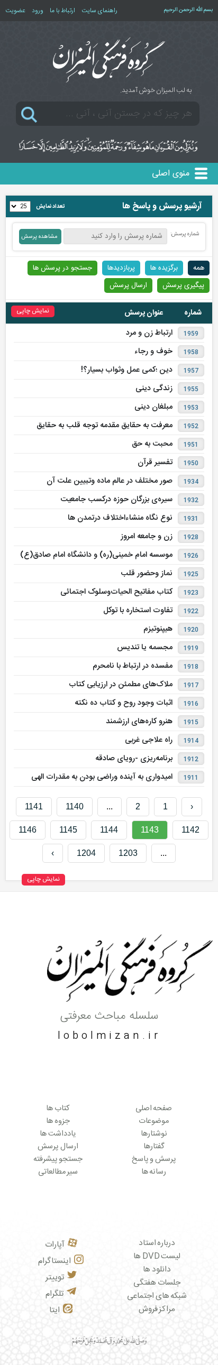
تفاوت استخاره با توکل (137, 610)
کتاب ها (58, 1108)
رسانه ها (154, 1172)
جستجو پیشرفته (58, 1159)
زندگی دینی (153, 388)
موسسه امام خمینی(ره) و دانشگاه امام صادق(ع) (96, 555)
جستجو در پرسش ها (62, 268)
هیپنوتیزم (157, 629)
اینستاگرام (54, 1261)
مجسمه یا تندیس (144, 647)
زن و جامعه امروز (146, 536)
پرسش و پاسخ (154, 1159)
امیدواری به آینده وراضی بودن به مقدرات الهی (101, 777)
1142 (190, 829)
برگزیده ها (164, 268)
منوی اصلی (170, 174)
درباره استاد (157, 1243)
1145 (68, 829)
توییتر (55, 1277)
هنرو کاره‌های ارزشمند (139, 721)
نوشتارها (154, 1134)
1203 (128, 852)
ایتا (54, 1310)
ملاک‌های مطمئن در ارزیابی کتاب (120, 684)
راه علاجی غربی (148, 740)
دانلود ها (157, 1269)
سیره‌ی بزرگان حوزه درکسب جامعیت (116, 499)
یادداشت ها (58, 1134)
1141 (34, 806)
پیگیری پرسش (183, 285)
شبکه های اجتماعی (157, 1296)
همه (198, 268)
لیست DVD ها (156, 1256)
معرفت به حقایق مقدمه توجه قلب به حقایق (104, 425)
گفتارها (154, 1146)
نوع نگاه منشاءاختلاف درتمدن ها (120, 518)
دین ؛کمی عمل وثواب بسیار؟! (126, 370)
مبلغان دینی (153, 407)
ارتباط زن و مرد (149, 333)
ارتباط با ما (62, 10)
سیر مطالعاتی (58, 1172)
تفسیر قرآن (155, 462)
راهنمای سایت (99, 10)
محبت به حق (152, 444)
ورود (37, 10)
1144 (109, 829)
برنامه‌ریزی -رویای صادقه (133, 758)
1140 (75, 806)
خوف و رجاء (153, 351)
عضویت (15, 10)
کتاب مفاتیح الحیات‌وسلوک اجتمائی (116, 592)
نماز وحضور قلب (146, 573)
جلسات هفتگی (156, 1282)
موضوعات (154, 1121)
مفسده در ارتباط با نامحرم (132, 666)
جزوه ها (58, 1121)
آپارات (55, 1244)
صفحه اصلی (153, 1108)
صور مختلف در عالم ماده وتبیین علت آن (109, 481)
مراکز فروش (157, 1309)
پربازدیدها (121, 268)
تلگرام (54, 1294)
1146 (28, 829)
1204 (86, 852)
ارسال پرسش (128, 285)
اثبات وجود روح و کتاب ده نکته (123, 703)
